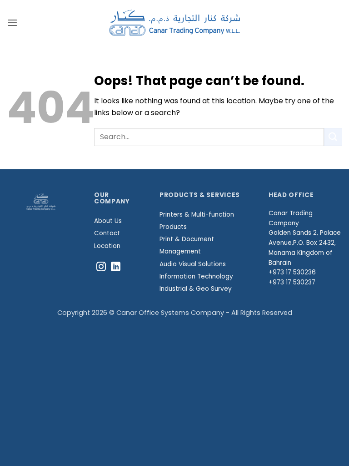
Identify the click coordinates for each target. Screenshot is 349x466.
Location (107, 246)
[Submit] (333, 137)
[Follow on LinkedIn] (115, 267)
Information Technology (196, 276)
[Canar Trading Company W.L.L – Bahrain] (174, 23)
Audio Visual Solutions (193, 264)
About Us (108, 221)
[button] (12, 22)
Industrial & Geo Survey (196, 288)
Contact (107, 233)
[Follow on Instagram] (101, 267)
